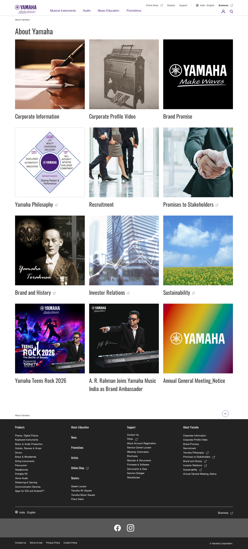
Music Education (108, 10)
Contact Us (133, 434)
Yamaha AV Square (81, 490)
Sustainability (190, 469)
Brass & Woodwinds (25, 456)
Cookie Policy (70, 542)
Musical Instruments (63, 10)
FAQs (130, 439)
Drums (18, 452)
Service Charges (136, 473)
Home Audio (21, 478)
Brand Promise (191, 444)
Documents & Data (137, 469)
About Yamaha (191, 427)
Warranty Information (138, 451)
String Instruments (24, 461)
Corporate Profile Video (195, 439)
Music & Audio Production (28, 444)
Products (20, 427)
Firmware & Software (138, 464)
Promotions (134, 10)
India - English (207, 5)
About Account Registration (141, 443)
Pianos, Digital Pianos (26, 435)
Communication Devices (28, 486)
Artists (74, 457)
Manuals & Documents (139, 460)
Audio (87, 10)
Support (183, 5)
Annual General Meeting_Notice (199, 473)
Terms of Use (36, 542)
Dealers (171, 5)
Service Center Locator (139, 447)
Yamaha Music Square (83, 495)
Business (223, 5)
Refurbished (133, 477)
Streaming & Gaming (26, 482)
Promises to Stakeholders (196, 456)
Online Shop (152, 5)
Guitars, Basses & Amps (28, 448)
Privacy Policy (53, 542)
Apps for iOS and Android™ (29, 491)
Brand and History (192, 461)
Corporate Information (194, 435)
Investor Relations (192, 465)
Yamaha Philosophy (193, 452)
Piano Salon (77, 499)
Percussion (21, 465)
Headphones (21, 469)
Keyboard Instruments (26, 439)
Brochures (132, 456)
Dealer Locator (78, 486)
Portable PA (21, 473)
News (74, 437)
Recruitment (189, 448)
